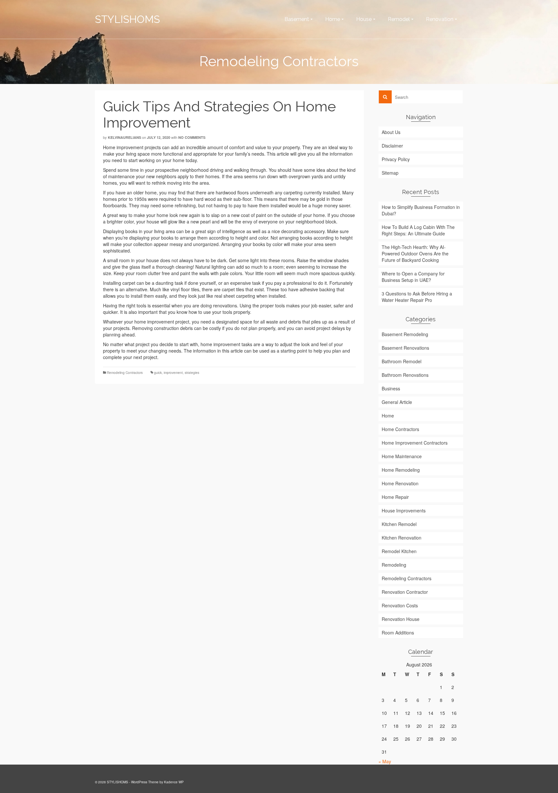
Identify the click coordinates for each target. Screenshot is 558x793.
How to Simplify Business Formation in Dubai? (421, 210)
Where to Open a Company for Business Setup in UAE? (413, 276)
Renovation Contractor (405, 592)
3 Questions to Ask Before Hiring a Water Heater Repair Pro (417, 296)
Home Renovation (400, 483)
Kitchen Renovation (401, 537)
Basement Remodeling (405, 334)
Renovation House (400, 619)
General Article (397, 402)
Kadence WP (174, 782)
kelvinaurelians (124, 137)
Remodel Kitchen (399, 551)
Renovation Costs (400, 605)
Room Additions (398, 632)
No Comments (191, 137)
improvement (173, 372)
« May (384, 761)
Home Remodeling (401, 470)
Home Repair (395, 497)
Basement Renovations (405, 348)
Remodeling (394, 564)
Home (388, 415)
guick (158, 372)
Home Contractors (400, 429)
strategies (192, 372)
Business (391, 388)
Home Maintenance (402, 456)
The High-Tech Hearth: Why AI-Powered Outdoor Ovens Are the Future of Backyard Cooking (415, 253)
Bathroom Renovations (405, 375)
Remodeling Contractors (125, 372)
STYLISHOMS (127, 19)
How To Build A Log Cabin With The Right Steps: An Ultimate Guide (418, 230)
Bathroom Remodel (401, 361)
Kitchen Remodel (399, 524)
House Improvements (404, 510)
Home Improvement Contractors (415, 442)
